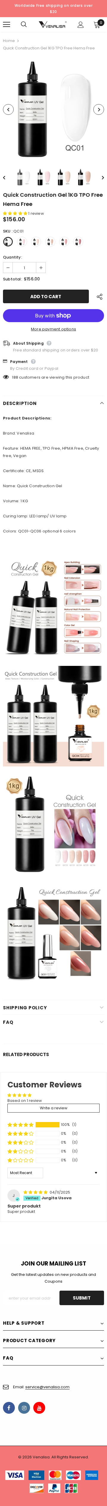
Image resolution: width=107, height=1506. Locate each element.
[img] (35, 1192)
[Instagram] (24, 1408)
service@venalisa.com (47, 1387)
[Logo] (53, 24)
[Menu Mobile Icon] (6, 24)
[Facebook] (9, 1408)
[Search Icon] (30, 25)
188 (15, 377)
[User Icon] (81, 25)
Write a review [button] (53, 1108)
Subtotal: (12, 279)
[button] (15, 213)
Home (9, 40)
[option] (53, 109)
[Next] (98, 109)
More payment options (53, 329)
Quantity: (12, 257)
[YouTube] (39, 1408)
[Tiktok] (54, 1408)
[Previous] (8, 109)
